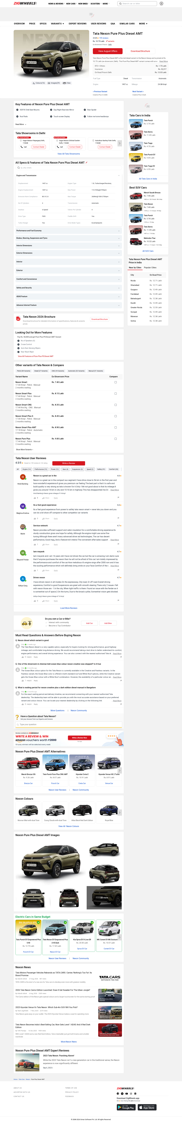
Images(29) (55, 83)
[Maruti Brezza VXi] (28, 763)
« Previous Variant (100, 92)
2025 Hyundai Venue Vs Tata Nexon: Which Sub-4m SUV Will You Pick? (46, 1007)
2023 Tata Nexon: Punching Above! (58, 1055)
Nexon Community (79, 710)
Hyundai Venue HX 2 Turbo (109, 774)
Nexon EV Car (55, 952)
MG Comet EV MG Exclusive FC (109, 940)
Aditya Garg (22, 586)
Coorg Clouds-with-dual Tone (55, 820)
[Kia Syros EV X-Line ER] (82, 928)
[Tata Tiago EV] (136, 169)
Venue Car (109, 783)
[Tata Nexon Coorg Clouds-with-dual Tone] (55, 810)
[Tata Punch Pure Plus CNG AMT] (55, 763)
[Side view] (104, 850)
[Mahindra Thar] (136, 241)
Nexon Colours (72, 826)
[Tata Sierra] (136, 135)
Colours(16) (40, 83)
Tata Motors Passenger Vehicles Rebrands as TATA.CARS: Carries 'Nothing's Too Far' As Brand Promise (53, 974)
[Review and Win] (69, 738)
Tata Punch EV (149, 155)
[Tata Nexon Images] (51, 55)
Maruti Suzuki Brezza (152, 193)
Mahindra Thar (150, 238)
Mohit (23, 534)
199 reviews (103, 38)
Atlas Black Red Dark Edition (82, 820)
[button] (120, 4)
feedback (69, 1096)
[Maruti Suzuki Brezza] (136, 196)
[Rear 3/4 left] (104, 874)
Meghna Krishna (22, 513)
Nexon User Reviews (57, 790)
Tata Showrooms (72, 154)
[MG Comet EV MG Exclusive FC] (109, 928)
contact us (19, 1096)
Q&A (113, 23)
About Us (18, 1088)
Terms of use (71, 1088)
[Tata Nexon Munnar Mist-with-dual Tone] (28, 810)
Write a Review (68, 463)
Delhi (110, 44)
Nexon (28, 1079)
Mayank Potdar (23, 560)
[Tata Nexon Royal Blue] (109, 810)
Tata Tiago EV (149, 166)
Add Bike (108, 623)
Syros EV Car (82, 949)
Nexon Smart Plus (23, 393)
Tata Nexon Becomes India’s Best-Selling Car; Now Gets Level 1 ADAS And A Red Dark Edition (52, 1026)
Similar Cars (127, 23)
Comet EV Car (109, 949)
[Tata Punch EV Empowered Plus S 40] (28, 928)
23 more (104, 898)
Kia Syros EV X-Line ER (82, 940)
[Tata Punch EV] (136, 158)
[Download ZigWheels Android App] (126, 1107)
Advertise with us (22, 1092)
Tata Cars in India (149, 179)
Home (15, 1079)
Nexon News (71, 1042)
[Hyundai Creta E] (82, 763)
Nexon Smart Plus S (24, 416)
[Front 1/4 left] (51, 861)
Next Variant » (138, 92)
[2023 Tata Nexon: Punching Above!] (27, 1062)
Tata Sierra (148, 132)
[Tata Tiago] (136, 146)
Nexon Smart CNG (23, 405)
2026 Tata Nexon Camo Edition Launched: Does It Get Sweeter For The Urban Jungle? (52, 990)
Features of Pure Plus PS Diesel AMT (39, 356)
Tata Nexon (148, 204)
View (69, 83)
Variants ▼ (57, 23)
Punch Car (55, 783)
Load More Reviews (68, 608)
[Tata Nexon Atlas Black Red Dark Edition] (82, 810)
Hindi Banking (22, 484)
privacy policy (72, 1092)
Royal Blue (109, 820)
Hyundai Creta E (82, 774)
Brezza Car (28, 783)
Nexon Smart (21, 382)
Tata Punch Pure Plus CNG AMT (55, 774)
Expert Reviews (78, 23)
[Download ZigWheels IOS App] (147, 1107)
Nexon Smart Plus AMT (25, 427)
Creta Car (82, 783)
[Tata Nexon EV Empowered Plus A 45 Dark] (55, 928)
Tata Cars (22, 1079)
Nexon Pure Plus (22, 439)
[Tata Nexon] (136, 207)
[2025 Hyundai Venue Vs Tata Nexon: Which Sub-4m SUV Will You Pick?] (110, 1012)
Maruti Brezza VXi (28, 774)
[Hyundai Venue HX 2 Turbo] (109, 763)
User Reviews (98, 23)
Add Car (89, 623)
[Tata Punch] (136, 124)
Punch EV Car (28, 952)
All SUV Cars (148, 251)
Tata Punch (148, 120)
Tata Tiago (148, 143)
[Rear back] (68, 897)
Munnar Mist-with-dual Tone (28, 820)
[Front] (33, 897)
